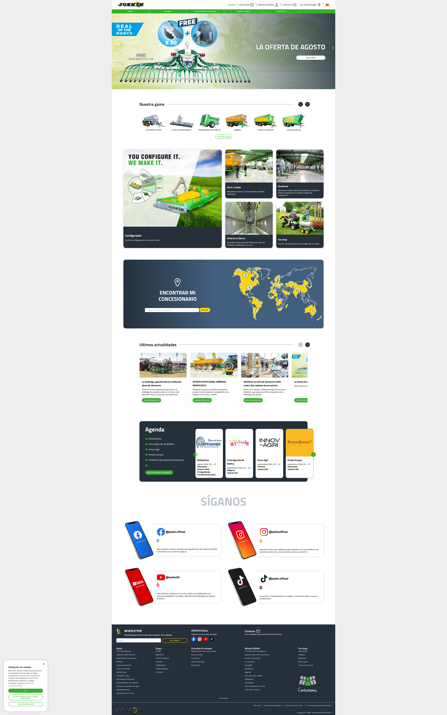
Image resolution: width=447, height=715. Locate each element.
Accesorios (302, 651)
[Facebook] (193, 639)
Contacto (287, 5)
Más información (26, 704)
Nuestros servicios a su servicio (257, 655)
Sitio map (257, 705)
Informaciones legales (272, 705)
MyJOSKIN (231, 4)
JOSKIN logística (162, 669)
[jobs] (307, 685)
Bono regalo (303, 662)
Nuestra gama (223, 136)
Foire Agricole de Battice (161, 444)
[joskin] (131, 6)
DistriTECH (160, 655)
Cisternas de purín (123, 651)
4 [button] (227, 85)
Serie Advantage (198, 662)
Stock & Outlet (197, 655)
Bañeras (119, 662)
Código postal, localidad (158, 310)
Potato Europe (156, 454)
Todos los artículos (305, 665)
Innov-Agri (154, 449)
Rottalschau (155, 438)
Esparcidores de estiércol (126, 658)
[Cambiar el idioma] (327, 4)
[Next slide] (313, 454)
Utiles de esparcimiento (125, 655)
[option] (223, 51)
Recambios (195, 665)
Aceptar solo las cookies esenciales (26, 697)
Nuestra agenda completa (159, 472)
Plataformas (121, 672)
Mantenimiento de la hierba (127, 683)
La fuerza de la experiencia (255, 651)
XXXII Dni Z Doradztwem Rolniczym (166, 460)
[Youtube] (205, 639)
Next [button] (333, 48)
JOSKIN (158, 651)
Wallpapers (249, 679)
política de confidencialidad (20, 684)
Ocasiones (195, 658)
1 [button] (209, 85)
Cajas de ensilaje (123, 669)
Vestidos (301, 655)
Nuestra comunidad (252, 658)
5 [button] (233, 85)
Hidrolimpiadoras (123, 690)
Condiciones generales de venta (318, 705)
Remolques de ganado (125, 679)
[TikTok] (211, 639)
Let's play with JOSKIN (253, 676)
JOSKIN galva (161, 665)
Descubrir (310, 64)
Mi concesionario (309, 5)
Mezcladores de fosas (125, 693)
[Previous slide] (195, 454)
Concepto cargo (123, 676)
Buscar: (204, 310)
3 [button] (221, 85)
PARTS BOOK (244, 5)
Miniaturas (302, 658)
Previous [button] (114, 48)
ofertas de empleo (266, 5)
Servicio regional (162, 658)
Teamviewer (223, 698)
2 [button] (215, 85)
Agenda (248, 672)
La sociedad (249, 662)
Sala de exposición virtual (255, 686)
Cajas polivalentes (123, 665)
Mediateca (249, 669)
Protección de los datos (294, 705)
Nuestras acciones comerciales (203, 651)
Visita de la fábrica (252, 690)
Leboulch (159, 662)
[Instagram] (199, 639)
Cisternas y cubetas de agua (127, 686)
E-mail (120, 640)
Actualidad (249, 683)
